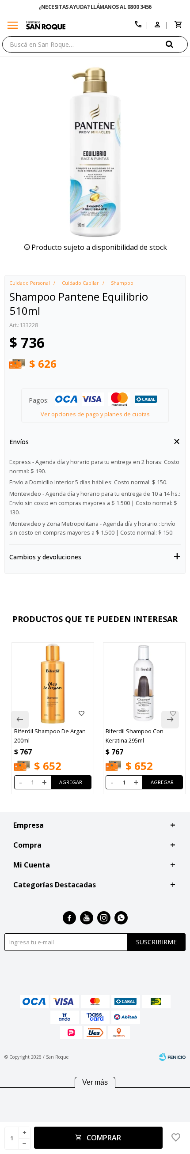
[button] (177, 44)
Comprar (104, 1138)
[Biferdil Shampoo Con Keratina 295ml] (144, 683)
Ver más (95, 1082)
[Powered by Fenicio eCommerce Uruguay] (172, 1056)
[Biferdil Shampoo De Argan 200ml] (53, 683)
